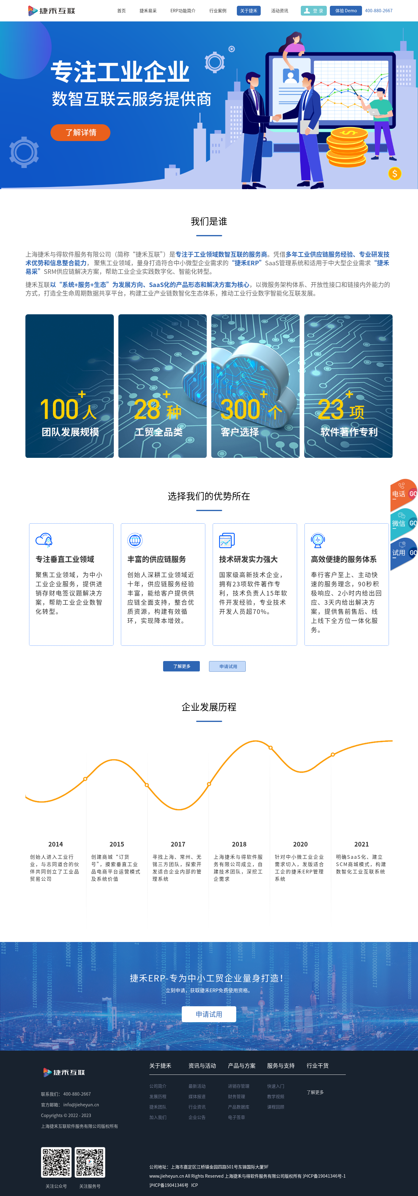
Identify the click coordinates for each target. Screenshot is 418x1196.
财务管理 (236, 1096)
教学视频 (275, 1096)
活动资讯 (279, 11)
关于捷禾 (248, 11)
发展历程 (157, 1096)
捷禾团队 (157, 1107)
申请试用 (209, 1014)
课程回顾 (275, 1107)
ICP (194, 1185)
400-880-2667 (379, 11)
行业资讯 (197, 1107)
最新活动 (197, 1086)
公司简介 (157, 1086)
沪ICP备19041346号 (168, 1185)
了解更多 (315, 1092)
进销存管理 (238, 1086)
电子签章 (236, 1117)
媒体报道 (197, 1096)
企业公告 (197, 1117)
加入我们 (157, 1117)
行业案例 (217, 11)
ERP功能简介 (183, 11)
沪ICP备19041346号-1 (324, 1176)
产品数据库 (238, 1107)
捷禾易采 (148, 11)
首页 (121, 11)
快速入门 (275, 1086)
